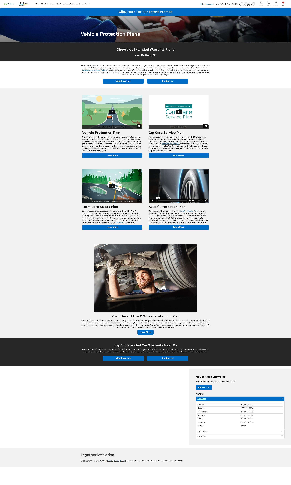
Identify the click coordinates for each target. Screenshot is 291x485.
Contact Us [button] (203, 387)
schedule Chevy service (171, 144)
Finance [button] (75, 4)
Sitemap (116, 461)
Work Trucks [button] (60, 4)
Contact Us (167, 81)
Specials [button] (68, 4)
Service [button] (81, 4)
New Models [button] (42, 4)
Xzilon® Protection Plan (188, 211)
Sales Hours (201, 399)
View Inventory (123, 81)
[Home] (36, 4)
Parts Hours (201, 436)
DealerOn (110, 461)
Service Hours (202, 431)
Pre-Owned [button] (51, 4)
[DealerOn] (86, 461)
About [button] (87, 4)
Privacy (122, 461)
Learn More (112, 156)
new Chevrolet (119, 222)
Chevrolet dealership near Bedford (94, 70)
